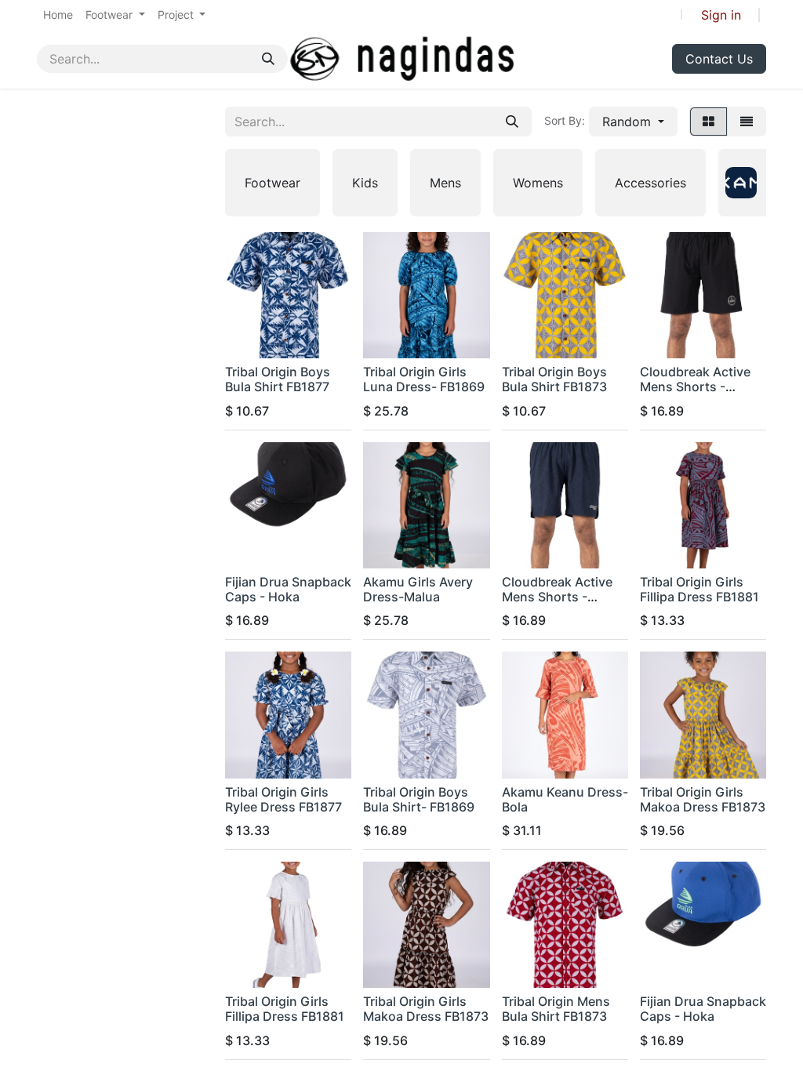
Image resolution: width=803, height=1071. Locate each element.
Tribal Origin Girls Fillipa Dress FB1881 (699, 589)
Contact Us (719, 59)
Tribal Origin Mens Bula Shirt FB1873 (556, 1008)
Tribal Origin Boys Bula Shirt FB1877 (277, 379)
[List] (746, 121)
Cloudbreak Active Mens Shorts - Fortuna (557, 596)
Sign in (721, 15)
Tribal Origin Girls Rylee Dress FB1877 (283, 799)
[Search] (268, 59)
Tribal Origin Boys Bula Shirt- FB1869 (418, 799)
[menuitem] (58, 14)
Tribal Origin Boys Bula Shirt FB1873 (554, 379)
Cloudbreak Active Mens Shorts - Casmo (695, 386)
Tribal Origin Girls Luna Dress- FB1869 (424, 379)
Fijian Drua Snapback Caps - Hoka (288, 589)
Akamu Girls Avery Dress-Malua (418, 589)
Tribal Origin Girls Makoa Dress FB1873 (702, 799)
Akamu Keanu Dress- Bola (565, 799)
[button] (633, 121)
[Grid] (708, 121)
